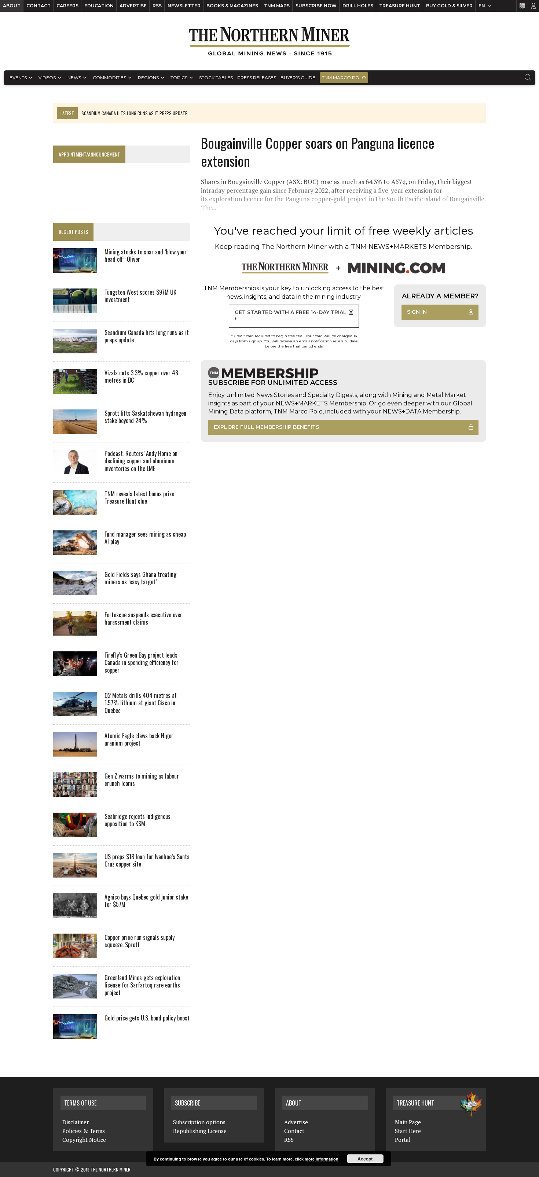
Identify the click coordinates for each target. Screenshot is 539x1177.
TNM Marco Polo (344, 77)
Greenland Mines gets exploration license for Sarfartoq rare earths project (142, 985)
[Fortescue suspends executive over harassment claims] (75, 630)
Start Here (408, 1130)
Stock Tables (216, 77)
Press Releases (256, 77)
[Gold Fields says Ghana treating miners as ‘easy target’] (75, 590)
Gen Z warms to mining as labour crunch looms (141, 780)
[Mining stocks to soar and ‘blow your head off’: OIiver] (75, 268)
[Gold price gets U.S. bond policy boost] (75, 1034)
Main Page (408, 1122)
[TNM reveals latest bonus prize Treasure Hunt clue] (75, 509)
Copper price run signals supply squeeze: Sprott (139, 941)
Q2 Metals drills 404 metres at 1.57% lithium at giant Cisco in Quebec (140, 703)
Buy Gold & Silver (449, 5)
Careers (67, 5)
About (12, 5)
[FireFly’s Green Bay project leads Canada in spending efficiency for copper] (75, 671)
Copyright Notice (84, 1139)
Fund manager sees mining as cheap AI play (145, 538)
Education (99, 5)
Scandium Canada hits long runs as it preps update (146, 336)
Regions (148, 77)
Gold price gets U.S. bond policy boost (147, 1018)
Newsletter (184, 5)
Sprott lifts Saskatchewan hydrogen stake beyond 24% (145, 417)
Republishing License (200, 1130)
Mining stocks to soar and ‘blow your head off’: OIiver (145, 255)
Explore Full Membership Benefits (266, 427)
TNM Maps (277, 5)
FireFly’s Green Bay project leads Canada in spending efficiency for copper (141, 663)
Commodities (109, 77)
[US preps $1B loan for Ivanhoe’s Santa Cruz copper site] (75, 872)
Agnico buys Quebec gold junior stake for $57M (146, 901)
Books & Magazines (232, 5)
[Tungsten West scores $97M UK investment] (75, 308)
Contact (38, 5)
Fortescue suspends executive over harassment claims (143, 618)
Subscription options (199, 1122)
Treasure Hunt (399, 5)
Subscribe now (316, 5)
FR (530, 10)
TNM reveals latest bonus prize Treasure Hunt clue (139, 497)
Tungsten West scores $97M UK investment (140, 296)
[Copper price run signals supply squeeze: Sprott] (75, 953)
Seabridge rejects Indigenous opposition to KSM (137, 820)
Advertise (133, 5)
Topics (178, 77)
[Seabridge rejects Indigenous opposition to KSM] (75, 832)
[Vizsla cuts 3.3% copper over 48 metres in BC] (75, 389)
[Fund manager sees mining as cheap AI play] (75, 550)
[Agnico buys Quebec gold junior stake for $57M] (75, 913)
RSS (157, 5)
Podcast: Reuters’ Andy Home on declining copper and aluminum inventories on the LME (140, 461)
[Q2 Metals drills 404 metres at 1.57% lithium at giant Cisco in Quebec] (75, 711)
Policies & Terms (83, 1130)
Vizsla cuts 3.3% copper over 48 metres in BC (141, 376)
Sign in (417, 312)
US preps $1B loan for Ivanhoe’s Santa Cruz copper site (147, 860)
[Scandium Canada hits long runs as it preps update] (75, 348)
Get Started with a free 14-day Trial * (290, 316)
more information (321, 1159)
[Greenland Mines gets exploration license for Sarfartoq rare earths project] (75, 993)
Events (18, 77)
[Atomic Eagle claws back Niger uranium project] (75, 751)
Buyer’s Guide (297, 77)
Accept (365, 1158)
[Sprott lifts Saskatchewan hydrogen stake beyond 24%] (75, 429)
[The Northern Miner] (269, 41)
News (74, 77)
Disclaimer (75, 1122)
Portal (403, 1139)
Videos (47, 77)
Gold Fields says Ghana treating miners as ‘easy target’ (140, 578)
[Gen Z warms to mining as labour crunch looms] (75, 792)
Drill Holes (357, 5)
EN (481, 5)
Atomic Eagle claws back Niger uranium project (138, 739)
